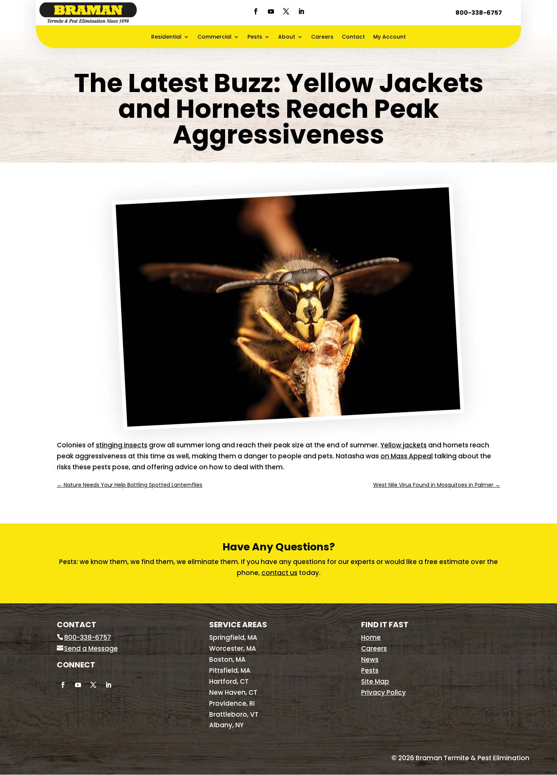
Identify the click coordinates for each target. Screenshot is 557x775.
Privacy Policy (383, 692)
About (286, 37)
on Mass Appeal (406, 456)
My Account (389, 37)
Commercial (214, 37)
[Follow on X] (286, 11)
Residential (166, 37)
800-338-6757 (478, 12)
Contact (353, 37)
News (370, 659)
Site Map (375, 681)
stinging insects (121, 445)
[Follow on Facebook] (256, 11)
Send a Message (91, 648)
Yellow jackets (403, 445)
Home (371, 637)
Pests (254, 37)
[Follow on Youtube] (271, 11)
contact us (279, 572)
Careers (322, 37)
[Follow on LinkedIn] (301, 11)
